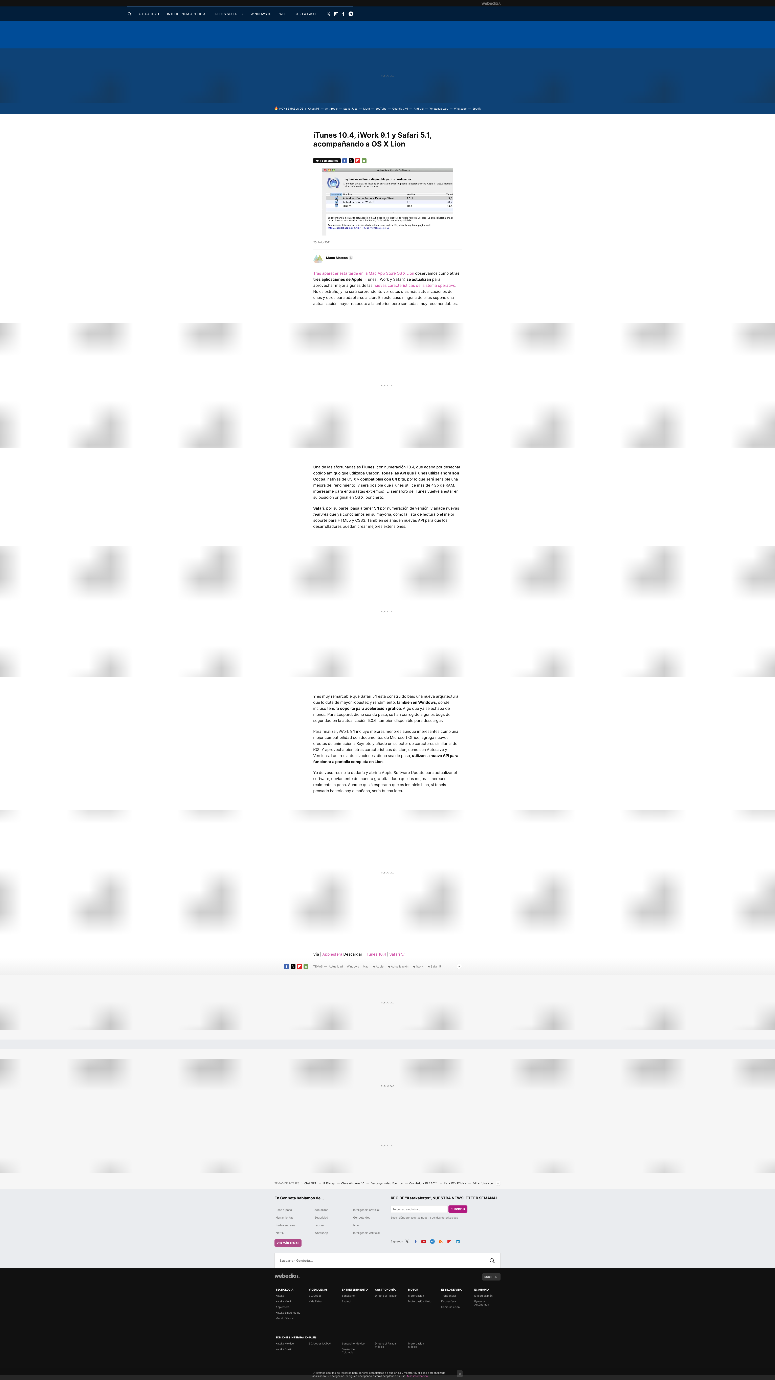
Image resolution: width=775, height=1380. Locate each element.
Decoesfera (448, 1301)
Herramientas (284, 1217)
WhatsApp (321, 1232)
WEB (282, 14)
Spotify (476, 108)
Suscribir (458, 1209)
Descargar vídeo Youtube (387, 1183)
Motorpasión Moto (419, 1301)
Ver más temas (288, 1243)
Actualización (399, 966)
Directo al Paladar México (386, 1345)
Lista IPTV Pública (455, 1183)
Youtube (424, 1241)
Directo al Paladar (386, 1295)
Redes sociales (285, 1225)
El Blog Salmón (483, 1295)
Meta (366, 108)
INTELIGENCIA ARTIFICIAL (187, 14)
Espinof (346, 1301)
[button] (339, 257)
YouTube (381, 108)
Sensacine (348, 1295)
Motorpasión (416, 1295)
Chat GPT (310, 1183)
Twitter (328, 14)
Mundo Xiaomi (284, 1318)
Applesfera (332, 954)
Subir (488, 1276)
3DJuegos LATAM (320, 1343)
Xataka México (285, 1343)
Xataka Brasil (283, 1349)
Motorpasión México (416, 1345)
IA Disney (329, 1183)
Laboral (319, 1225)
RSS (441, 1241)
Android (419, 108)
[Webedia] (491, 3)
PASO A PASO (305, 14)
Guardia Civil (400, 108)
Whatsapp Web (438, 108)
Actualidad (336, 966)
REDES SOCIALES (229, 14)
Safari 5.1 (397, 954)
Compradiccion (450, 1307)
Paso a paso (284, 1209)
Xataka (280, 1295)
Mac (366, 966)
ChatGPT (313, 108)
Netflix (280, 1232)
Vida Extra (315, 1301)
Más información (417, 1376)
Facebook (343, 14)
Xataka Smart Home (288, 1312)
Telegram (350, 14)
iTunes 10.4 (376, 954)
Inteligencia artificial (366, 1209)
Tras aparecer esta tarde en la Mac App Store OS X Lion (363, 273)
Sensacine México (353, 1343)
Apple (379, 966)
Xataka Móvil (283, 1301)
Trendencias (449, 1295)
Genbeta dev (361, 1217)
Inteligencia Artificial (366, 1232)
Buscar (492, 1260)
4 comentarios (328, 160)
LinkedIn (458, 1241)
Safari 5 (436, 966)
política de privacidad (445, 1217)
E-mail (364, 160)
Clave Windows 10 (353, 1183)
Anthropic (331, 108)
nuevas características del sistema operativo (414, 285)
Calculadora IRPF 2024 (423, 1183)
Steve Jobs (350, 108)
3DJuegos (315, 1295)
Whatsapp (460, 108)
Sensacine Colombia (348, 1351)
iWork (419, 966)
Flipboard (335, 14)
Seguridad (321, 1217)
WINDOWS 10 (261, 14)
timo (356, 1225)
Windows (353, 966)
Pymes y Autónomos (481, 1303)
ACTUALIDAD (148, 14)
